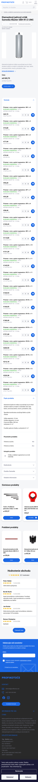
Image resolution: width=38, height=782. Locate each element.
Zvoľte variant (7, 86)
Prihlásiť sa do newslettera (11, 667)
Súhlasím (28, 777)
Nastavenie (19, 771)
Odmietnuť (9, 777)
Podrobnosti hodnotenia (24, 24)
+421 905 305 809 (11, 692)
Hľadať (34, 7)
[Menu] (35, 2)
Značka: (6, 28)
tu (20, 766)
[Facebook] (3, 697)
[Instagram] (8, 697)
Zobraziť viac (19, 630)
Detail (11, 517)
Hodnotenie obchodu (19, 570)
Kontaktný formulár (11, 704)
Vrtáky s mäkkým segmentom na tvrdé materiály (19, 455)
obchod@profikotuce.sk (12, 688)
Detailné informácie (8, 71)
